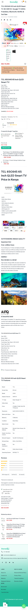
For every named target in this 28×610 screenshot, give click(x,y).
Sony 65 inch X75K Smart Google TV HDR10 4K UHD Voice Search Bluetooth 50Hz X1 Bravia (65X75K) (7, 500)
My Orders (3, 589)
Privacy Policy (17, 575)
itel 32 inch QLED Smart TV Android (15, 518)
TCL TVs (15, 116)
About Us (3, 572)
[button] (24, 24)
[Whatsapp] (24, 606)
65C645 (5, 333)
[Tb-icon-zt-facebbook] (2, 562)
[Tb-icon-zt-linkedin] (13, 562)
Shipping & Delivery (5, 581)
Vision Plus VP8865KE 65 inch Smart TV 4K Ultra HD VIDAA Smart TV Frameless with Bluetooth (15, 535)
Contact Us (4, 575)
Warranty (3, 578)
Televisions (10, 116)
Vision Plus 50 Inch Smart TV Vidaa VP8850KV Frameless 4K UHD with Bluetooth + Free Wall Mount (15, 526)
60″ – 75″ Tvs (7, 119)
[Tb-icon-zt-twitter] (9, 562)
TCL (14, 387)
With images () (5, 474)
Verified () (14, 474)
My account (4, 586)
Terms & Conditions (19, 578)
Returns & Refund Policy (20, 572)
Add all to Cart (6, 147)
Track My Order (5, 592)
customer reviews (12, 16)
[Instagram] (6, 562)
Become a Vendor (18, 581)
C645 (14, 393)
